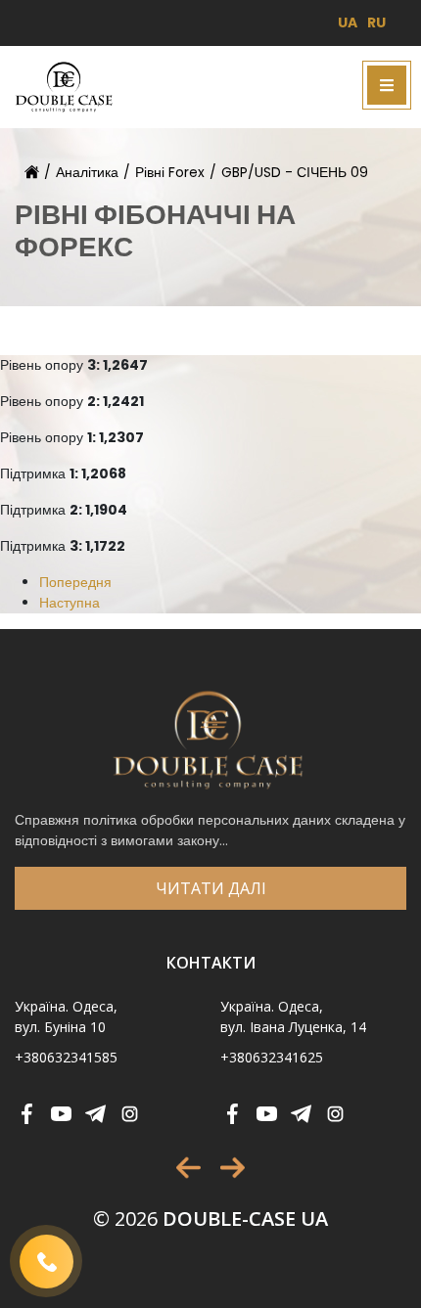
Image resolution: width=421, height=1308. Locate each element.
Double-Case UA (210, 1218)
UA (347, 22)
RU (376, 22)
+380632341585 (66, 1057)
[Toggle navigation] (386, 85)
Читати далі (211, 888)
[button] (188, 1167)
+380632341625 (271, 1057)
